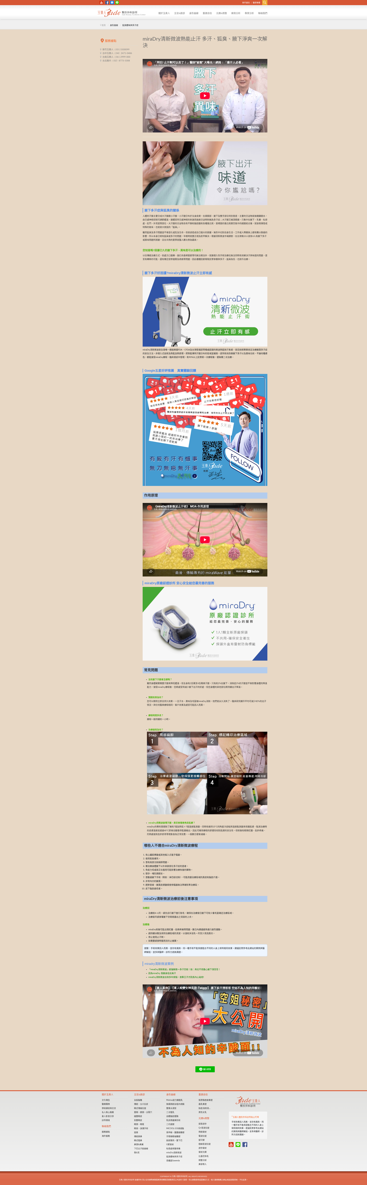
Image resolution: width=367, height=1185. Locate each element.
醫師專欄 (256, 3)
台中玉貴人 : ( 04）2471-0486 (117, 53)
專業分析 (249, 13)
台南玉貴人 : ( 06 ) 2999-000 (116, 57)
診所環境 (106, 1120)
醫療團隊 (106, 1104)
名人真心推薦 (108, 1112)
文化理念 (158, 17)
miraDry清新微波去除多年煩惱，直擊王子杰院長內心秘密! (176, 977)
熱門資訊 (246, 3)
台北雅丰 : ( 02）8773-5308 (116, 61)
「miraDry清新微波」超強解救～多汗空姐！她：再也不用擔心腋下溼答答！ (184, 969)
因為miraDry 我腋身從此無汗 (162, 973)
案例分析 (235, 13)
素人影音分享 (108, 1116)
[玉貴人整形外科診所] (121, 13)
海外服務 (106, 1136)
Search (264, 2)
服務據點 (258, 17)
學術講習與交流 (109, 1108)
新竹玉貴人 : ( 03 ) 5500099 (116, 49)
